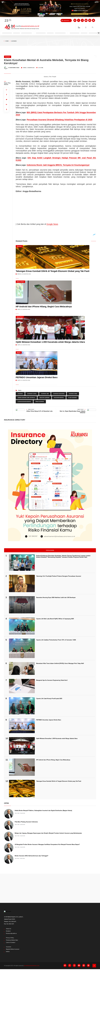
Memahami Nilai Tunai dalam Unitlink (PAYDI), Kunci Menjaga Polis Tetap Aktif (60, 663)
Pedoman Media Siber (12, 940)
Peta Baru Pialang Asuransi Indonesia (26, 822)
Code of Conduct (10, 942)
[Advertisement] (50, 888)
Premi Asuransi (39, 401)
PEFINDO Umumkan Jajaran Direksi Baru (36, 377)
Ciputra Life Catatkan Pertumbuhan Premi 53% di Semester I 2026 (56, 640)
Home (7, 41)
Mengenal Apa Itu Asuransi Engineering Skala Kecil (51, 680)
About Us (8, 928)
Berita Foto (20, 317)
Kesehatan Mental (59, 397)
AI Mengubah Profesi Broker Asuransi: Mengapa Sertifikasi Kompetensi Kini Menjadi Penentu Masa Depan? (47, 844)
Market (18, 352)
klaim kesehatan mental (24, 401)
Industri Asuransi (44, 397)
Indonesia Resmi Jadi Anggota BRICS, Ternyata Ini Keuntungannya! (58, 165)
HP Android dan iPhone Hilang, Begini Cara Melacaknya (44, 306)
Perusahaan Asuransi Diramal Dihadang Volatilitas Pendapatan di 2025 (59, 120)
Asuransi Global (32, 393)
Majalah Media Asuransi (12, 949)
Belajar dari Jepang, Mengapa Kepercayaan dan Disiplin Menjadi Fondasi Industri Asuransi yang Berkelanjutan (48, 833)
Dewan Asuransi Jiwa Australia (26, 397)
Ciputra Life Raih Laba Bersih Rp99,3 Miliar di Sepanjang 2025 (55, 618)
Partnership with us (11, 933)
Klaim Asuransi (72, 397)
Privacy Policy (10, 937)
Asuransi (14, 41)
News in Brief (20, 281)
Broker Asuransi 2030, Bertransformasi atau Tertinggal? (31, 856)
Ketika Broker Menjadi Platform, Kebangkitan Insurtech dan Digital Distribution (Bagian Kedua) (43, 810)
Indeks (8, 951)
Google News (52, 224)
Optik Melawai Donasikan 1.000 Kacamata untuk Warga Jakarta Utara (50, 342)
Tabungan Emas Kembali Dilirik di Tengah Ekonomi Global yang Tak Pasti (52, 271)
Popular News (50, 550)
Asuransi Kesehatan (58, 393)
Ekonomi (19, 246)
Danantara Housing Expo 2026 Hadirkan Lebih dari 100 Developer (56, 597)
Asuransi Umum (73, 393)
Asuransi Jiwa (45, 393)
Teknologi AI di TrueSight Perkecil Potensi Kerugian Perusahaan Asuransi (58, 576)
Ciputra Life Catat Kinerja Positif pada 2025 (49, 698)
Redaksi (8, 931)
